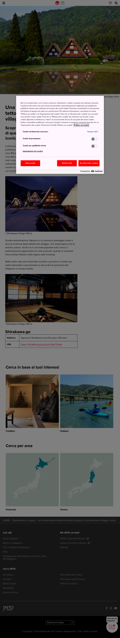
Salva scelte (30, 163)
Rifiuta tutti (67, 163)
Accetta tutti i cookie (89, 163)
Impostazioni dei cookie (33, 151)
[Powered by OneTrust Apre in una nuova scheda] (91, 172)
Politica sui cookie (81, 125)
